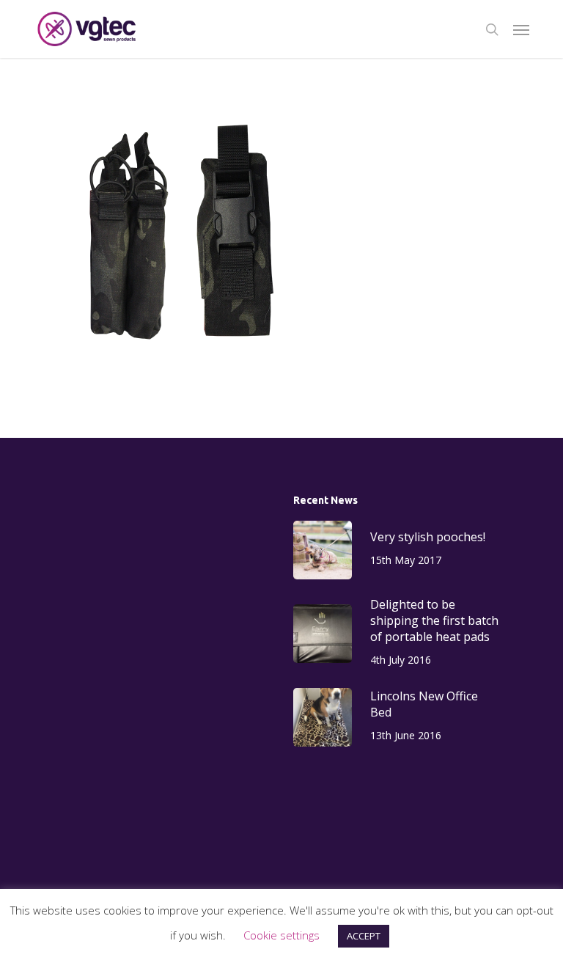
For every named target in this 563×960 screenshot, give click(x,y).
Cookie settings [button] (281, 935)
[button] (521, 29)
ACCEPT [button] (363, 935)
